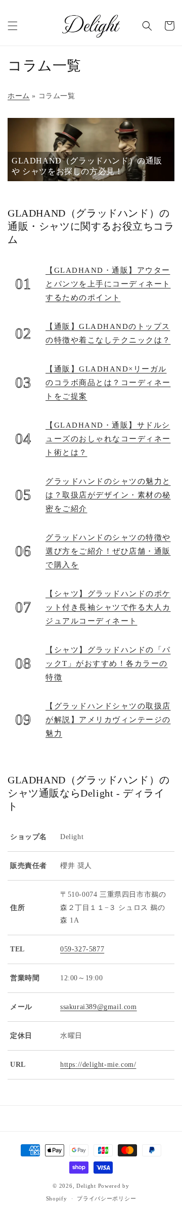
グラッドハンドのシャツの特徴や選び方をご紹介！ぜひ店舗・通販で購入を (108, 551)
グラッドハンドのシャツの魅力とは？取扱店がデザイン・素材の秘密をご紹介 (108, 495)
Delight (86, 1186)
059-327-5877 (82, 949)
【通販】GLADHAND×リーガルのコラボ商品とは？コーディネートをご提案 (108, 382)
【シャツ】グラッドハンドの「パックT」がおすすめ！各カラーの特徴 (108, 663)
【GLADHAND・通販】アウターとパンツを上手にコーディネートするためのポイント (108, 284)
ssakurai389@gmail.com (98, 1007)
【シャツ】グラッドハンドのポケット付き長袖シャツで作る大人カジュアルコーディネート (108, 607)
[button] (13, 26)
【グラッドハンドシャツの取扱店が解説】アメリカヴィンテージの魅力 (108, 719)
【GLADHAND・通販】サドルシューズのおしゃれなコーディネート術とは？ (108, 438)
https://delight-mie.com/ (98, 1064)
